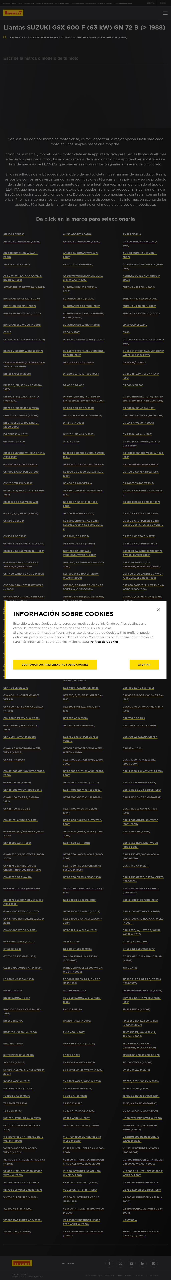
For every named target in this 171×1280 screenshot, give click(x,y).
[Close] (158, 609)
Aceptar (144, 664)
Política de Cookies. (104, 641)
